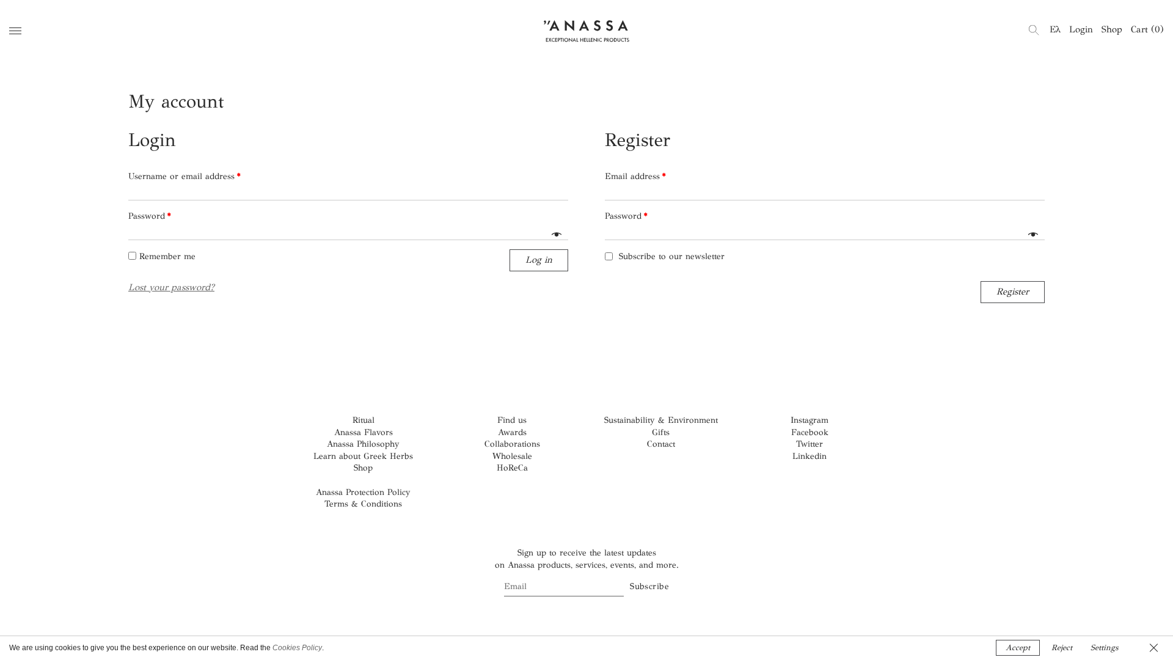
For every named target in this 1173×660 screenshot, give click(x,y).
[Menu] (15, 31)
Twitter (809, 444)
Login (1081, 29)
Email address (635, 176)
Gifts (661, 432)
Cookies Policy (297, 648)
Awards (512, 432)
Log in (538, 259)
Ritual (364, 420)
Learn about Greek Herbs (363, 456)
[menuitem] (1055, 29)
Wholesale (512, 456)
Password (149, 216)
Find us (512, 420)
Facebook (809, 432)
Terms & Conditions (363, 504)
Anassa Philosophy (363, 444)
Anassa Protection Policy (363, 492)
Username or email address (184, 176)
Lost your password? (171, 287)
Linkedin (809, 456)
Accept (1018, 648)
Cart (1147, 29)
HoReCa (512, 468)
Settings (1104, 648)
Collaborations (512, 444)
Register (1012, 291)
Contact (661, 444)
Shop (1112, 29)
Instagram (809, 420)
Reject (1061, 648)
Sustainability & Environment (661, 420)
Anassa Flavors (363, 432)
